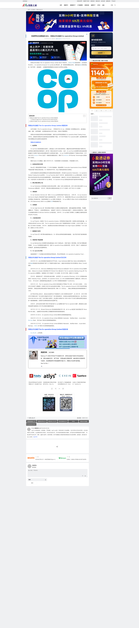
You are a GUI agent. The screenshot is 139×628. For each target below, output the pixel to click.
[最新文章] (92, 110)
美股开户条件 (86, 1)
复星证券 (92, 1)
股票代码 (93, 45)
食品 (81, 65)
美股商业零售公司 (42, 421)
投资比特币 (79, 1)
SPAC (98, 5)
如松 (103, 5)
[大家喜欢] (96, 110)
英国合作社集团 (83, 421)
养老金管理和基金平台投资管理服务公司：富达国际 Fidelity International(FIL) (35, 384)
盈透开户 (93, 5)
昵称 (30, 479)
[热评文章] (106, 110)
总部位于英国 (71, 62)
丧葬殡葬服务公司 (31, 421)
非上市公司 (33, 333)
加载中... (30, 449)
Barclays (30, 320)
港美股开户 (73, 5)
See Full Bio (44, 363)
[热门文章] (101, 110)
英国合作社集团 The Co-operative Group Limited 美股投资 (44, 121)
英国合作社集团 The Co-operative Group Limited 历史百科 (44, 119)
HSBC (35, 325)
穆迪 (32, 263)
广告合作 (113, 1)
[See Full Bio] (48, 363)
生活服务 (33, 9)
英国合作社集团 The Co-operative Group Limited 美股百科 (44, 117)
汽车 (52, 201)
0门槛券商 (80, 5)
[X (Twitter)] (41, 366)
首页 (61, 5)
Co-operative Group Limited (31, 424)
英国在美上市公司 (52, 421)
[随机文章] (110, 110)
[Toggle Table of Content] (83, 116)
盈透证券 (108, 1)
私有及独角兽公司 (63, 421)
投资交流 (87, 5)
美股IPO (66, 5)
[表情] (82, 476)
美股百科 (37, 428)
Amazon (36, 155)
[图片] (85, 476)
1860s (73, 421)
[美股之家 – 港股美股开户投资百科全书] (29, 5)
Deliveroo (66, 155)
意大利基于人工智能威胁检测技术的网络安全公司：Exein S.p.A (65, 384)
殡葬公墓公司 (39, 9)
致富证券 (98, 1)
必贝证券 (103, 1)
